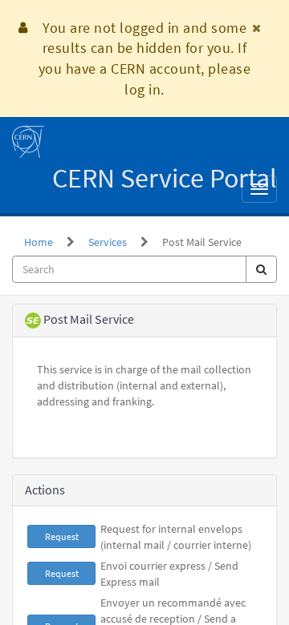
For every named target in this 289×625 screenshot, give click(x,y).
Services (107, 242)
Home (38, 242)
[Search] (261, 269)
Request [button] (62, 536)
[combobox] (129, 269)
